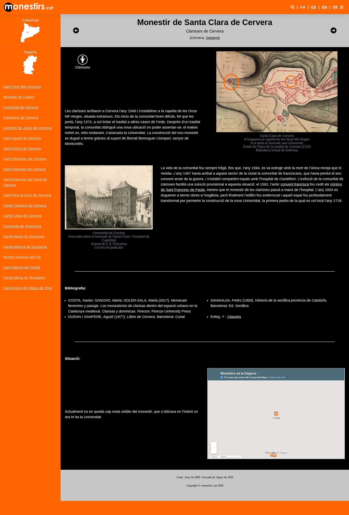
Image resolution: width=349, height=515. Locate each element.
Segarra (212, 38)
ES (313, 7)
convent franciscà (295, 184)
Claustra (234, 317)
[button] (342, 7)
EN (324, 7)
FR (335, 7)
